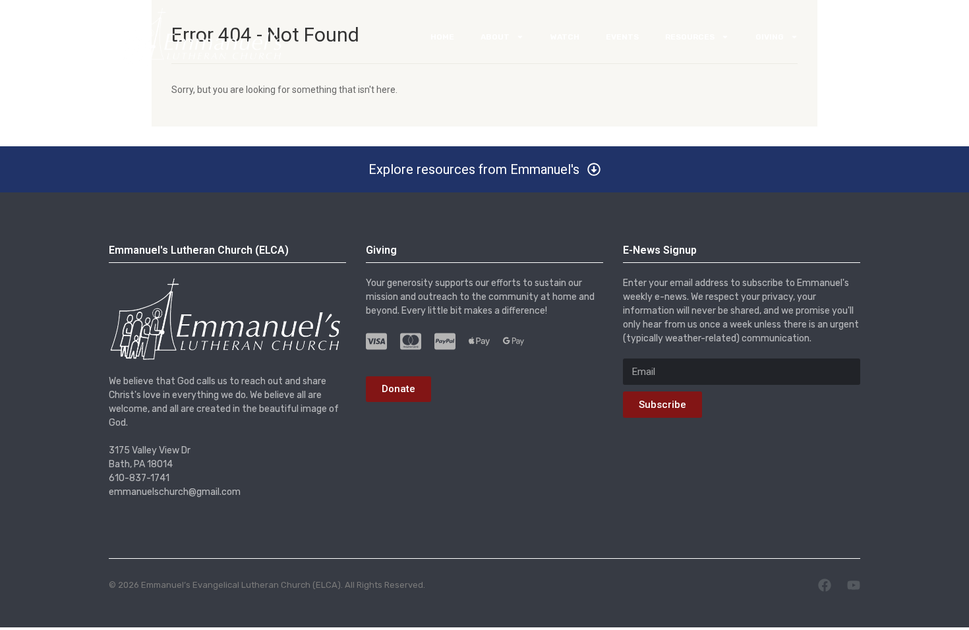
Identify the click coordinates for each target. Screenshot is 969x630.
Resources (690, 37)
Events (622, 37)
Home (442, 37)
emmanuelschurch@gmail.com (175, 492)
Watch (564, 37)
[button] (484, 169)
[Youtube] (853, 585)
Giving (769, 37)
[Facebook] (824, 585)
